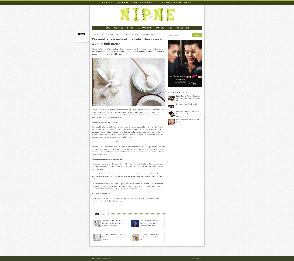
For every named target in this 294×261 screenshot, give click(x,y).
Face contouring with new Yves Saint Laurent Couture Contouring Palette (188, 114)
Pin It (80, 40)
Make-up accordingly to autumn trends (187, 121)
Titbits (130, 28)
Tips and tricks (182, 28)
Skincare (160, 28)
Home (107, 28)
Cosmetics (118, 28)
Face (170, 28)
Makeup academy (144, 28)
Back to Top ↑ (197, 258)
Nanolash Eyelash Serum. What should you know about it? (128, 3)
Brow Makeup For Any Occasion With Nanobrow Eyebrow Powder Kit (188, 98)
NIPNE (94, 258)
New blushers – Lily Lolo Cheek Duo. (175, 3)
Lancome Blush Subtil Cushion (187, 104)
